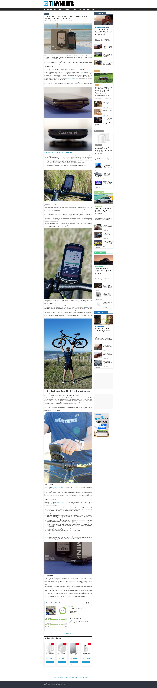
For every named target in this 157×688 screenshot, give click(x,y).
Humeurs (88, 9)
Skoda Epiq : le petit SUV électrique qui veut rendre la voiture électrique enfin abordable (103, 211)
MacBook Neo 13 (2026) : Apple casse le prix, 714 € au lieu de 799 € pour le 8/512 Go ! (107, 184)
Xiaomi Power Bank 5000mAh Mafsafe (74, 654)
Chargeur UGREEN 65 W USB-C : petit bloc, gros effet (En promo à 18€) (107, 304)
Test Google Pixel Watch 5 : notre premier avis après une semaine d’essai (107, 46)
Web (84, 9)
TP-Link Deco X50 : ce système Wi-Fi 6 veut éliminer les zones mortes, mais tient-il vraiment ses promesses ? (103, 150)
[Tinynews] (45, 9)
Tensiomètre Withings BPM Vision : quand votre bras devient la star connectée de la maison (107, 296)
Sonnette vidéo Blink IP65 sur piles (86, 654)
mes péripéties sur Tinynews (57, 487)
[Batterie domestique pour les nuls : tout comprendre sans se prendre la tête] (98, 102)
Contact (94, 9)
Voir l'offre (50, 661)
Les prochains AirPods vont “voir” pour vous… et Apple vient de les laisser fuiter (103, 331)
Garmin (67, 20)
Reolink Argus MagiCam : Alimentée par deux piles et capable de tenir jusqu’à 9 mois (107, 112)
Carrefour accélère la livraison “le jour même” (56, 672)
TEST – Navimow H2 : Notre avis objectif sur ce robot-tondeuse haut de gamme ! (107, 54)
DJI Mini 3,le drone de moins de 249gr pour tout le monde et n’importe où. (72, 677)
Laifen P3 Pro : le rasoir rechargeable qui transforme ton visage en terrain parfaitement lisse (107, 286)
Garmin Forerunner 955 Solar (72, 78)
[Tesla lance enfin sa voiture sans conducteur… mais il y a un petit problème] (103, 255)
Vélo (71, 20)
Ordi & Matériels (99, 144)
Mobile (54, 9)
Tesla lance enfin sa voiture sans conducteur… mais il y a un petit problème (103, 271)
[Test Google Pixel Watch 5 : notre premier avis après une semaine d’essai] (98, 44)
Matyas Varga (105, 35)
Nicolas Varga (56, 20)
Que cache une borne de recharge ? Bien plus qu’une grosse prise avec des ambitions (107, 235)
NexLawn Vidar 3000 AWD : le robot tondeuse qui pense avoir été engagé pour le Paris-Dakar (103, 89)
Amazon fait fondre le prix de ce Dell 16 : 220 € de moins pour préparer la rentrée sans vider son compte (108, 166)
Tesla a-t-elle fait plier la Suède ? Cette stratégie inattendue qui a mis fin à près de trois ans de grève (108, 244)
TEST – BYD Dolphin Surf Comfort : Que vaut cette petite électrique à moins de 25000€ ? (108, 62)
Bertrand (104, 93)
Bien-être (74, 9)
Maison (79, 9)
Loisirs (59, 9)
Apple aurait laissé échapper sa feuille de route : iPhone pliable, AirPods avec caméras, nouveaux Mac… (107, 364)
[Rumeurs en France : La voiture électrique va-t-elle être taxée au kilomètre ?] (98, 224)
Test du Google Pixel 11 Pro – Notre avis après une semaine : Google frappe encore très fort (103, 32)
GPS (69, 20)
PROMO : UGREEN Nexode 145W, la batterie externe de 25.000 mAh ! (107, 175)
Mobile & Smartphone (100, 27)
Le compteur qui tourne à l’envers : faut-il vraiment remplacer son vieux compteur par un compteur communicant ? (103, 121)
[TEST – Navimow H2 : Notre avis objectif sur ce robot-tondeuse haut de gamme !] (98, 52)
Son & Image (68, 9)
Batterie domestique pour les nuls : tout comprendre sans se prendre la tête (107, 104)
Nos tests (49, 9)
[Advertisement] (103, 381)
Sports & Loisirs (98, 206)
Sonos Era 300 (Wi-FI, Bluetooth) (61, 654)
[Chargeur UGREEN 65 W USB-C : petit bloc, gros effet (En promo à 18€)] (98, 301)
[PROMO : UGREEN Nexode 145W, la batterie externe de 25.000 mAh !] (98, 172)
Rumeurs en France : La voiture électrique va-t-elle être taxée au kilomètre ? (107, 227)
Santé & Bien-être (99, 266)
